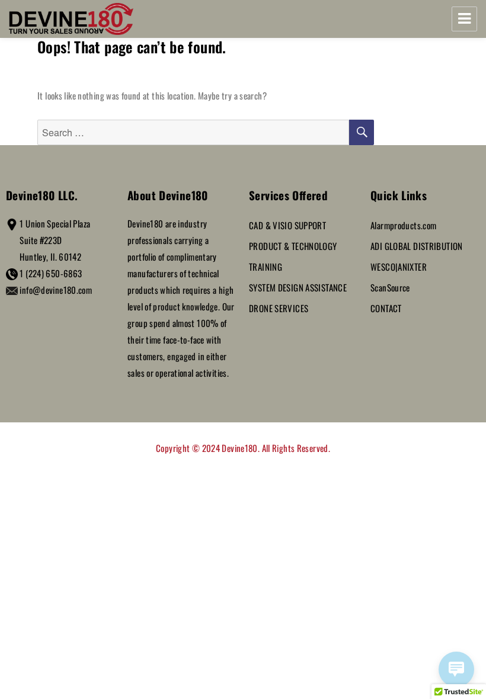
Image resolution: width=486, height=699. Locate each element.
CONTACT (386, 308)
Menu (464, 19)
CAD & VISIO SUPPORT (287, 225)
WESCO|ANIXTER (398, 266)
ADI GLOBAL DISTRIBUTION (416, 245)
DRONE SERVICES (278, 308)
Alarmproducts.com (403, 225)
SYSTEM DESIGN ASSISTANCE (298, 287)
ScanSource (390, 287)
